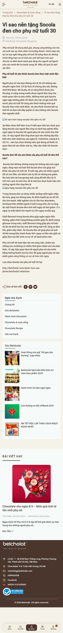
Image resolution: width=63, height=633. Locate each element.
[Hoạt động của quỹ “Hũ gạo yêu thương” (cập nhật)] (12, 358)
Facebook (12, 580)
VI (50, 4)
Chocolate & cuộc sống (16, 322)
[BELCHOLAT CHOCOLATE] (31, 4)
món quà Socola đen (16, 181)
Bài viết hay (12, 456)
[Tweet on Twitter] (35, 286)
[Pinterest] (30, 286)
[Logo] (31, 545)
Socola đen (28, 253)
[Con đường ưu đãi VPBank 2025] (12, 411)
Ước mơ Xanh (11, 334)
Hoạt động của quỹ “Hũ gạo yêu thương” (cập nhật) (37, 354)
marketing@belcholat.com (20, 571)
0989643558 (13, 575)
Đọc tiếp (6, 531)
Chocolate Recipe (14, 328)
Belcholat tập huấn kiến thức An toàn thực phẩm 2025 (37, 372)
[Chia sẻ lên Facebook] (26, 286)
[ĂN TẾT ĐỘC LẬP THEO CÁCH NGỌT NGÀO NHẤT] (12, 429)
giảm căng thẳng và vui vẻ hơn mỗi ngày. (28, 256)
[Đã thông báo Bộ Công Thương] (13, 592)
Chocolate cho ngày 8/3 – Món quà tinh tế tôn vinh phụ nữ (29, 508)
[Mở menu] (4, 4)
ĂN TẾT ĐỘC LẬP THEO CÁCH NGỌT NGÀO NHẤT (39, 425)
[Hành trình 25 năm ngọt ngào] (12, 393)
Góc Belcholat (12, 310)
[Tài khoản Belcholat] (59, 4)
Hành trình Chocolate (16, 316)
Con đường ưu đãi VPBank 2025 (37, 405)
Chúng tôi (10, 304)
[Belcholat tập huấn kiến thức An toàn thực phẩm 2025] (12, 375)
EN (53, 4)
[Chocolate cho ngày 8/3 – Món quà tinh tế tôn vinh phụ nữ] (31, 484)
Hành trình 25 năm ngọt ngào (36, 388)
